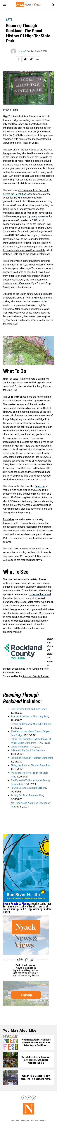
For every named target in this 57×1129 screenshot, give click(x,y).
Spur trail (40, 486)
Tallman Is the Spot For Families (28, 750)
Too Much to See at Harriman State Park (32, 757)
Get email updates (38, 1120)
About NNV (15, 1120)
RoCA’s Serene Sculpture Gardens (28, 787)
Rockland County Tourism (35, 676)
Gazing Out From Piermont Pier (27, 795)
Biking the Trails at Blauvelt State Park (31, 765)
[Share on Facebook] (19, 59)
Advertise (25, 1120)
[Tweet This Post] (25, 59)
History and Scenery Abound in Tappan (31, 724)
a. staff (23, 51)
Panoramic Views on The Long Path (29, 716)
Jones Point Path (20, 746)
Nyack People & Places (16, 904)
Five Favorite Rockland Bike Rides (29, 709)
